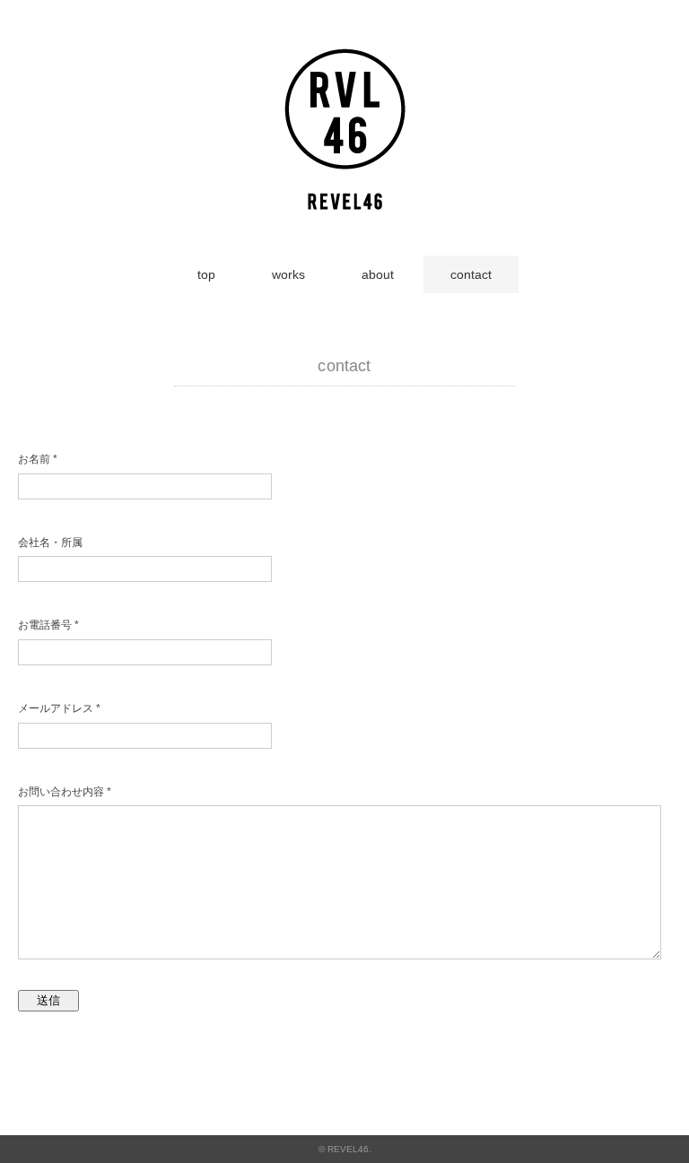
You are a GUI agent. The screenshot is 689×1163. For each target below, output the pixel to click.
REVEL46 (348, 1149)
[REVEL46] (344, 54)
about (378, 274)
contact (471, 274)
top (206, 274)
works (288, 274)
